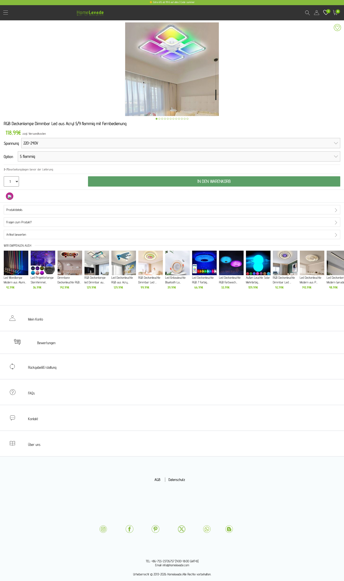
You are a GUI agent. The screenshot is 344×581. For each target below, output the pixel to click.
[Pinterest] (155, 529)
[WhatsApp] (207, 529)
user (316, 12)
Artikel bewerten (16, 234)
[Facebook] (129, 529)
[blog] (229, 529)
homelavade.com (91, 11)
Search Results (307, 12)
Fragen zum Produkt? (19, 222)
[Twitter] (181, 529)
